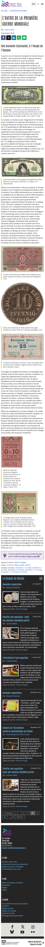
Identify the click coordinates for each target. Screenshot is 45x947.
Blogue (4, 887)
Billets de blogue (20, 562)
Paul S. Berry (9, 30)
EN (33, 4)
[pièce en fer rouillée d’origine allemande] (22, 304)
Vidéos (4, 890)
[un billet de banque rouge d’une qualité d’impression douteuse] (22, 259)
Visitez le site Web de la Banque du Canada (36, 943)
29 (13, 817)
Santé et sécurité (8, 913)
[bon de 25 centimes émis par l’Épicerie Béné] (22, 347)
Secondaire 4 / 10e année (33, 570)
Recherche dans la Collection (12, 866)
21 (24, 813)
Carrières (5, 906)
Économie (10, 565)
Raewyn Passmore (13, 587)
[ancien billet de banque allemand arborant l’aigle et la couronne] (19, 503)
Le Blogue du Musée (18, 11)
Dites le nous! (32, 556)
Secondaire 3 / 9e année (16, 570)
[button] (3, 37)
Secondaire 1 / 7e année (23, 568)
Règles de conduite (9, 911)
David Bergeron (12, 734)
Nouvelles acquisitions (12, 584)
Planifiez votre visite (9, 862)
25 (5, 817)
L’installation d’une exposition (15, 658)
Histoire (28, 565)
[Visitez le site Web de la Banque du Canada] (11, 942)
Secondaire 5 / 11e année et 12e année (14, 572)
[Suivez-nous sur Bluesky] (12, 932)
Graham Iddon (11, 623)
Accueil (4, 11)
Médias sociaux (8, 908)
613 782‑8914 (6, 846)
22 (28, 813)
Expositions (6, 885)
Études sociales (19, 565)
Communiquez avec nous (11, 869)
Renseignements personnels (12, 915)
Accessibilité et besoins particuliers (15, 904)
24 (37, 813)
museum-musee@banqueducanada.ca (14, 848)
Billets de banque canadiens (12, 883)
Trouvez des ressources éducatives (15, 864)
